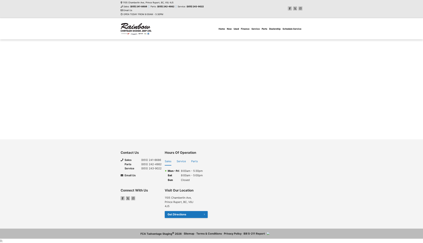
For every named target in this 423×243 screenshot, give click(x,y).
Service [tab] (181, 161)
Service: (191, 6)
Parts (264, 28)
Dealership (275, 28)
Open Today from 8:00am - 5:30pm (143, 14)
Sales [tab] (168, 161)
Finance (245, 28)
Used (236, 28)
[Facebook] (290, 8)
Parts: (162, 6)
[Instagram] (300, 8)
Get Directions (177, 214)
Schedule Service (292, 28)
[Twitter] (295, 8)
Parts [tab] (194, 161)
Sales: (135, 6)
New (229, 28)
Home (222, 28)
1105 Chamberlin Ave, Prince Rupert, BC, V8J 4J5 (148, 2)
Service (255, 28)
